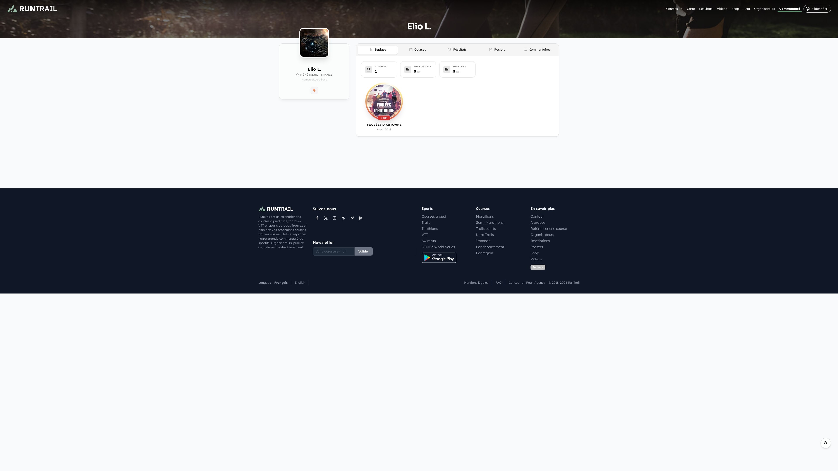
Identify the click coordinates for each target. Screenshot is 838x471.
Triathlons (430, 228)
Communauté (789, 9)
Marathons (485, 216)
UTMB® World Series (438, 247)
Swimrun (429, 241)
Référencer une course (549, 228)
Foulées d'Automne (384, 125)
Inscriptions (540, 241)
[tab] (378, 50)
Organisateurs (764, 9)
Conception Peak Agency (527, 283)
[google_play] (360, 218)
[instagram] (334, 218)
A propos (538, 222)
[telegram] (352, 218)
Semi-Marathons (489, 222)
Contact (537, 216)
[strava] (343, 218)
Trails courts (486, 228)
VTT (425, 234)
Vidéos (722, 9)
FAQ (498, 283)
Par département (490, 247)
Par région (484, 253)
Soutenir (537, 267)
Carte (691, 9)
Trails (426, 222)
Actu (747, 9)
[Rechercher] (826, 443)
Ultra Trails (485, 234)
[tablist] (457, 50)
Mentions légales (476, 283)
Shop (735, 9)
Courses (672, 9)
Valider (363, 251)
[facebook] (317, 218)
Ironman (483, 241)
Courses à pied (434, 216)
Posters (537, 247)
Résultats (706, 9)
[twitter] (325, 218)
